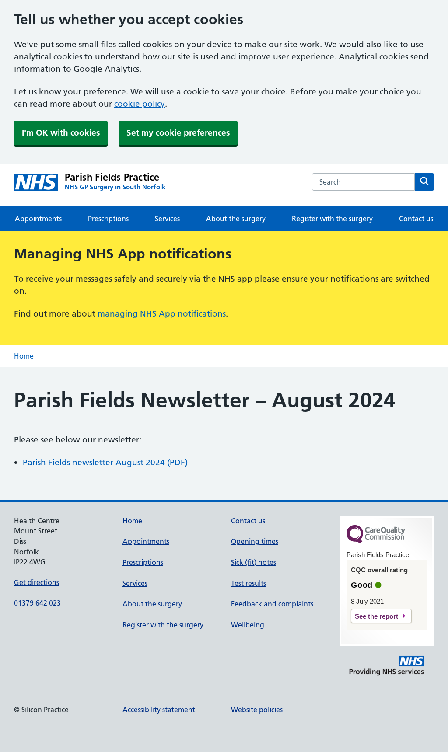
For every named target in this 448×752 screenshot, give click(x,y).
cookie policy (139, 104)
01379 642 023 (37, 603)
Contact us (416, 218)
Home (24, 356)
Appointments (38, 218)
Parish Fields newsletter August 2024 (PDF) (105, 462)
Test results (248, 583)
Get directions (36, 582)
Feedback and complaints (272, 603)
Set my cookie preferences (178, 133)
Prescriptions (108, 218)
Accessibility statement (158, 709)
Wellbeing (247, 624)
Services (167, 218)
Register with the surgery (332, 218)
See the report (376, 616)
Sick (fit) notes (253, 562)
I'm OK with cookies (61, 133)
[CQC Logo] (375, 541)
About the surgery (236, 218)
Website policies (257, 709)
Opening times (254, 541)
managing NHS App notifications (162, 314)
